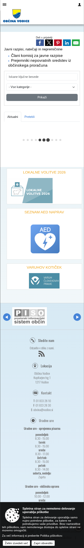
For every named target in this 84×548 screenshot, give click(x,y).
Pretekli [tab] (29, 116)
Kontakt (46, 392)
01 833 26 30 (43, 405)
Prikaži (42, 97)
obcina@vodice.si (43, 409)
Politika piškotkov (51, 535)
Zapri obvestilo (43, 543)
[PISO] (29, 316)
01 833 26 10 (43, 400)
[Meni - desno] (79, 4)
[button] (7, 317)
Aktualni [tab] (12, 116)
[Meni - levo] (4, 4)
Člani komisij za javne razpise (37, 55)
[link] (40, 42)
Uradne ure (46, 420)
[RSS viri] (42, 355)
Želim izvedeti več (16, 543)
